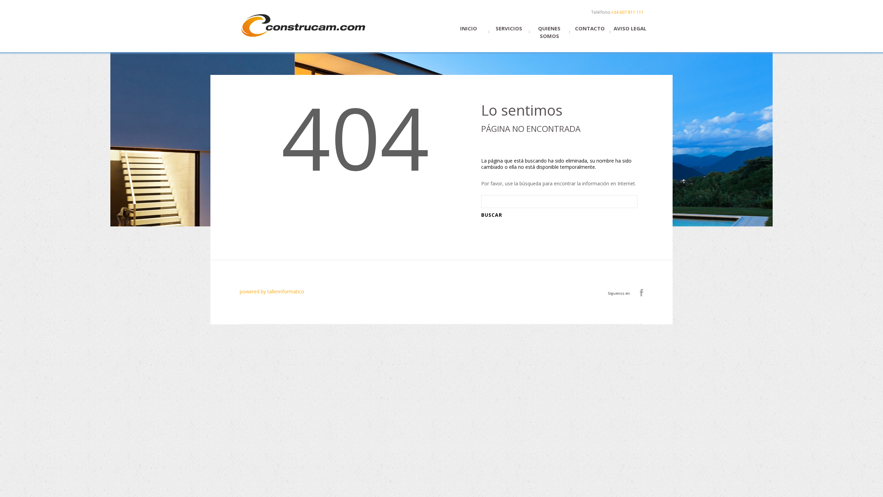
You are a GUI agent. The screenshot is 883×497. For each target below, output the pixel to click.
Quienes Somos (549, 32)
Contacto (590, 28)
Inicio (468, 28)
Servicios (509, 28)
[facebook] (641, 293)
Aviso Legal (630, 28)
